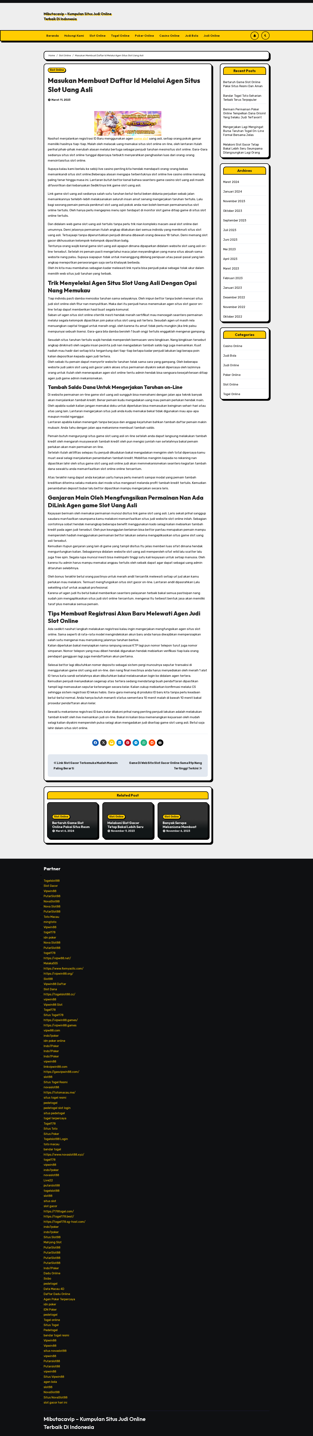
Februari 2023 (233, 278)
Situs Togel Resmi (56, 1082)
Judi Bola (191, 35)
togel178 (49, 932)
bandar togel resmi (56, 1335)
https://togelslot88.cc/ (59, 994)
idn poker (50, 937)
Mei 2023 (229, 249)
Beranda (52, 35)
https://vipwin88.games (60, 1025)
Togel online (52, 1320)
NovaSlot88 (52, 901)
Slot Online (97, 35)
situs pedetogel (54, 1113)
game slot (141, 138)
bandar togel (52, 1149)
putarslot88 (52, 1185)
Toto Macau (51, 917)
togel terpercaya (55, 1118)
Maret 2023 (231, 268)
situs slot (50, 1201)
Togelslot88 (52, 880)
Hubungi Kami (74, 35)
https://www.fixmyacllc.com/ (64, 968)
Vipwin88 (50, 891)
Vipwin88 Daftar (55, 984)
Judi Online (212, 35)
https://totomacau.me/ (60, 1092)
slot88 (48, 1077)
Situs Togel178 (53, 1015)
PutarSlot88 (52, 896)
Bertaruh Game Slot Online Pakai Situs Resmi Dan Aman (71, 827)
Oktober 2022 (232, 316)
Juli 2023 (229, 230)
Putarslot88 (52, 1361)
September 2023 (234, 220)
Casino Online (169, 35)
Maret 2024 (231, 182)
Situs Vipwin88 (54, 1376)
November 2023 (234, 201)
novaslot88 (51, 1087)
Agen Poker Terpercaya (59, 1299)
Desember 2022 (234, 297)
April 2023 (230, 259)
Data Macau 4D (54, 1289)
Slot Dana (50, 989)
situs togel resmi (55, 1097)
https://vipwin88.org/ (58, 973)
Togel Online (120, 35)
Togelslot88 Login (56, 1139)
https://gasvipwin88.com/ (61, 1072)
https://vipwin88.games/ (61, 1020)
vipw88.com (52, 1030)
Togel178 (50, 1009)
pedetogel (50, 1103)
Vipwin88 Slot (53, 1004)
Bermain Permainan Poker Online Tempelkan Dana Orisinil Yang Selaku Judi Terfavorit (244, 113)
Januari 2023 (232, 287)
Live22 (48, 1180)
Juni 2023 (230, 239)
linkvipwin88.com (55, 1066)
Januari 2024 (232, 191)
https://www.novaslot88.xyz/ (64, 1154)
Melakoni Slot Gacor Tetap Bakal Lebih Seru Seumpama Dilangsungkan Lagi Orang (243, 148)
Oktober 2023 (232, 211)
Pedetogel (51, 1330)
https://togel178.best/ (59, 1216)
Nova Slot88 (52, 906)
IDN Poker (50, 1309)
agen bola (50, 1382)
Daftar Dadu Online (57, 1294)
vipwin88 (50, 999)
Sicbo (47, 1278)
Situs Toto (50, 1128)
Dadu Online (52, 1273)
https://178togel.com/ (59, 1211)
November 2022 (234, 307)
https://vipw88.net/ (57, 958)
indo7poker (51, 1035)
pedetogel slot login (57, 1108)
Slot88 (48, 979)
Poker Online (144, 35)
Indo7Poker (51, 1046)
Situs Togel (51, 1325)
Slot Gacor (51, 886)
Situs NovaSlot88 (55, 1397)
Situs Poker (51, 1134)
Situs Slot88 (52, 1237)
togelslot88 (51, 1190)
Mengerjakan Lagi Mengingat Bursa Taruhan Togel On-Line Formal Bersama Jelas (243, 131)
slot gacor (50, 1206)
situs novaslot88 (55, 1351)
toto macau (51, 1144)
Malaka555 (51, 963)
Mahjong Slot (53, 1242)
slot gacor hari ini (55, 1402)
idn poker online (54, 1041)
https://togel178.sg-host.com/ (64, 1221)
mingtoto (50, 922)
